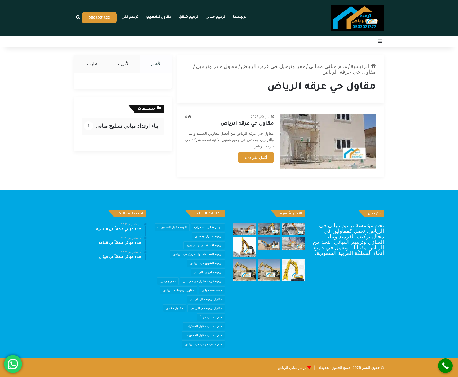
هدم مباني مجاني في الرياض (203, 344)
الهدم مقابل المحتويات (172, 227)
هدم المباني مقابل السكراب (204, 326)
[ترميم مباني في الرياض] (357, 18)
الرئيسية (240, 17)
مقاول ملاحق (174, 308)
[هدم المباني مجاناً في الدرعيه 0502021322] (269, 270)
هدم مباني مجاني (328, 66)
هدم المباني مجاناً (211, 317)
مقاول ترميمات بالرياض (178, 290)
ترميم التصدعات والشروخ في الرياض (197, 254)
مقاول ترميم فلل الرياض (206, 299)
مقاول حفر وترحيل (216, 66)
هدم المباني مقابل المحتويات (203, 335)
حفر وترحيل (168, 281)
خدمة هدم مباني (212, 290)
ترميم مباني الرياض (292, 367)
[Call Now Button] (445, 365)
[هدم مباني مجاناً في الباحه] (269, 229)
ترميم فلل (130, 17)
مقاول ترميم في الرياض (206, 308)
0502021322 (99, 17)
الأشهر (156, 63)
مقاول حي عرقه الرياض (247, 124)
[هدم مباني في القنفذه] (293, 243)
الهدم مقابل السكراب (208, 227)
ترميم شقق (188, 17)
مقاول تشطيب (158, 17)
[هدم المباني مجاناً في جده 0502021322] (293, 270)
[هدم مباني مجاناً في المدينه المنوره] (269, 243)
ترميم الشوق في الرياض (206, 263)
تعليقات (91, 63)
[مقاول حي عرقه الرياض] (328, 141)
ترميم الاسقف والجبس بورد (204, 245)
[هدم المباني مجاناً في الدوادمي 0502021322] (244, 270)
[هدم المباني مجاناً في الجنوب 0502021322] (244, 247)
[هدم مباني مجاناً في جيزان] (244, 229)
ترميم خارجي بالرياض (207, 272)
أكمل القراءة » (256, 157)
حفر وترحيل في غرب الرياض (273, 66)
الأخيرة (124, 63)
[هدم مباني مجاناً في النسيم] (293, 229)
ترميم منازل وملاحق (208, 236)
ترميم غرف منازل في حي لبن (202, 281)
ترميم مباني (215, 17)
